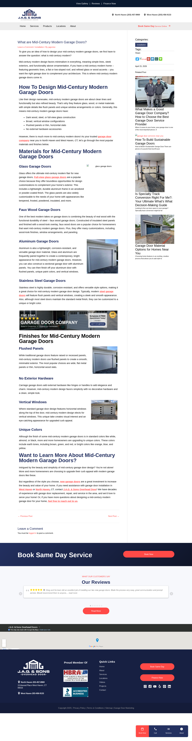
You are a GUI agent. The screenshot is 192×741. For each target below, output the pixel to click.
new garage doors (70, 481)
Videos (102, 682)
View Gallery (82, 3)
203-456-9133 (38, 693)
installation (39, 47)
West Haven (25, 489)
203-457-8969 (39, 682)
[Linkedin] (169, 686)
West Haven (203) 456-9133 (159, 15)
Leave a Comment (25, 47)
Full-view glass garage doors (50, 177)
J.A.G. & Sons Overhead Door (80, 489)
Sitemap (108, 708)
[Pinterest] (164, 686)
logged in (32, 533)
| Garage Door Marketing (123, 708)
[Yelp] (159, 686)
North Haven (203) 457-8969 (127, 15)
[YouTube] (154, 686)
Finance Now (109, 3)
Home (23, 26)
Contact (102, 690)
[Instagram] (145, 686)
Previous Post (25, 516)
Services (34, 26)
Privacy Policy (79, 708)
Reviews (96, 3)
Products (47, 26)
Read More (96, 611)
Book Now (148, 554)
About (73, 26)
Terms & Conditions (95, 708)
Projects (102, 686)
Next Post (113, 516)
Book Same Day (157, 666)
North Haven (43, 489)
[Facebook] (150, 686)
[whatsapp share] (156, 59)
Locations (61, 26)
